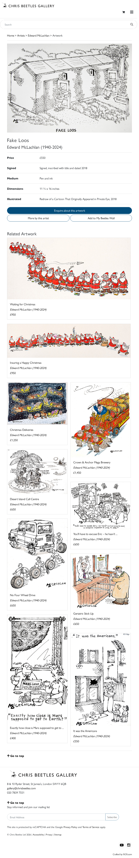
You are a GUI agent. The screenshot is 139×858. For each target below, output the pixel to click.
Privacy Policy (70, 827)
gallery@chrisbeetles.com (21, 788)
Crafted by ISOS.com (122, 854)
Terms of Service (90, 827)
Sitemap (58, 834)
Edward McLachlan (38, 35)
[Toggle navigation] (132, 12)
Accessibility (38, 834)
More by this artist (38, 218)
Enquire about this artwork (69, 210)
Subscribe (112, 817)
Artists (21, 35)
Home (10, 35)
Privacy (49, 834)
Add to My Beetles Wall (101, 218)
